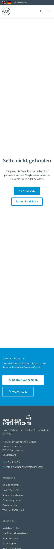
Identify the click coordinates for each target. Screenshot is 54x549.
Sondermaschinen (12, 495)
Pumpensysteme (11, 500)
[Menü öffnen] (49, 11)
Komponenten (10, 484)
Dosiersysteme (10, 490)
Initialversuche (10, 528)
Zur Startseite (27, 191)
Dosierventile (9, 505)
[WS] (6, 11)
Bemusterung (10, 538)
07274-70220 (19, 391)
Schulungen (9, 543)
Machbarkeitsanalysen (15, 533)
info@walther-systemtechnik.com (24, 467)
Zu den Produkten (27, 201)
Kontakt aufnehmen (25, 380)
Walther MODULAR (13, 510)
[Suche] (41, 11)
